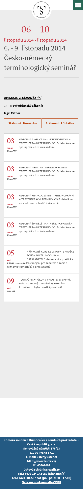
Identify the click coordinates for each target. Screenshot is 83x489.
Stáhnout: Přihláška (60, 123)
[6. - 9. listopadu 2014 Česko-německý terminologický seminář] (41, 16)
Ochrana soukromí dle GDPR (41, 482)
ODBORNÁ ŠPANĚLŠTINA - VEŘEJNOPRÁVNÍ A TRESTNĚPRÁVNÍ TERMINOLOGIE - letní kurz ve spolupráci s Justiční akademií (47, 227)
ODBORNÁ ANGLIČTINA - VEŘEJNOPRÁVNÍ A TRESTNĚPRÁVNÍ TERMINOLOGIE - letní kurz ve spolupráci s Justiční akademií (47, 143)
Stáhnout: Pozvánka (22, 123)
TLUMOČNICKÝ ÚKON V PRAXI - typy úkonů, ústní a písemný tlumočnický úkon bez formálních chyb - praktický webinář (45, 283)
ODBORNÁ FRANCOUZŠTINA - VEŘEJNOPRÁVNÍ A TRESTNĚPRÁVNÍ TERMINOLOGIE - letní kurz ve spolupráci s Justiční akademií (46, 199)
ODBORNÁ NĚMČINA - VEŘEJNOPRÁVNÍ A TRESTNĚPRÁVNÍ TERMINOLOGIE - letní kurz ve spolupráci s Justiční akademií (47, 171)
